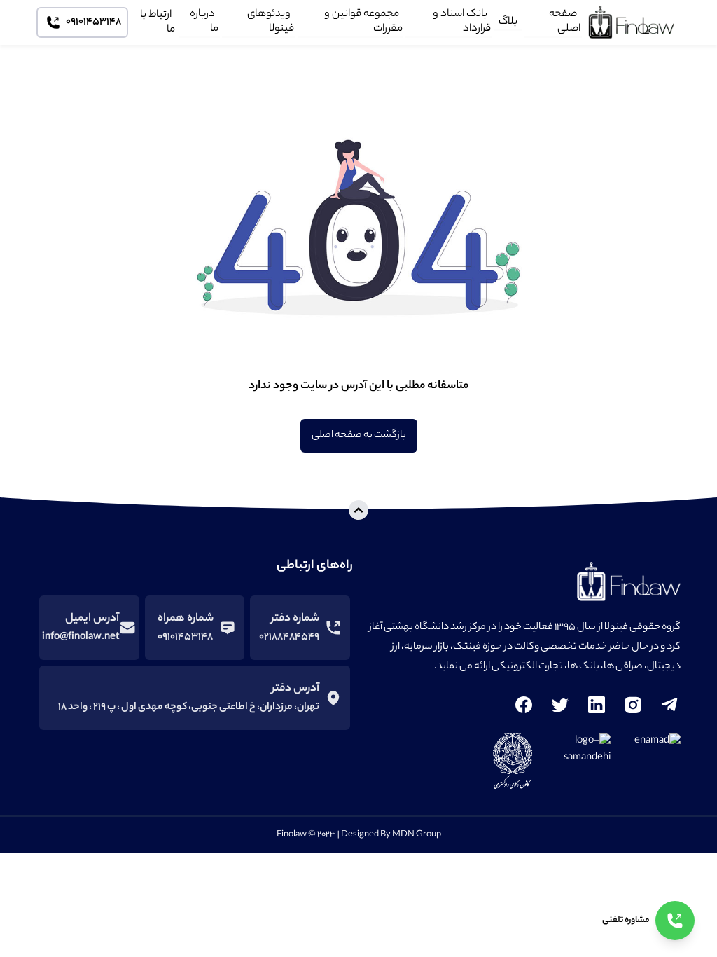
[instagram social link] (633, 705)
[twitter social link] (560, 705)
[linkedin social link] (596, 705)
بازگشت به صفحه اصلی (359, 435)
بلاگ (508, 22)
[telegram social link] (669, 705)
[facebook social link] (524, 705)
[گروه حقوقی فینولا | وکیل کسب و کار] (634, 22)
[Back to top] (358, 510)
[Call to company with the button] (675, 920)
